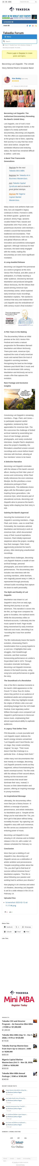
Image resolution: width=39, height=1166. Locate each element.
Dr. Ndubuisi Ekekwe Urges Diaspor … (16, 1114)
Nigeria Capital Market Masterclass (17, 197)
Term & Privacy (20, 1164)
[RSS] (35, 25)
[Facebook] (27, 25)
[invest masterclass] (19, 328)
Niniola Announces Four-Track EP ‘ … (16, 1106)
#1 (12, 86)
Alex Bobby (16, 78)
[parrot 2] (19, 411)
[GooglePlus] (32, 25)
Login (14, 53)
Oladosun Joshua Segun (15, 1092)
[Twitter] (29, 25)
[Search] (36, 2)
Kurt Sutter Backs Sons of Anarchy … (16, 1098)
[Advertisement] (19, 966)
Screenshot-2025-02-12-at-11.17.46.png (17, 904)
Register (22, 53)
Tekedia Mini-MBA (16, 170)
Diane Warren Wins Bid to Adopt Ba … (16, 1090)
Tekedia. (15, 1162)
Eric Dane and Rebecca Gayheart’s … (16, 1122)
